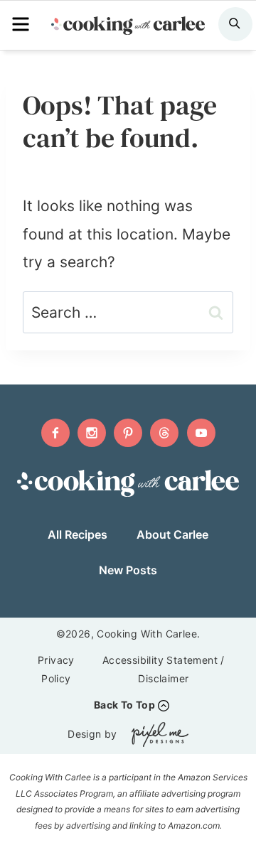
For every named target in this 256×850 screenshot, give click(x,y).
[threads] (164, 433)
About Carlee (172, 534)
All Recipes (77, 534)
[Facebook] (55, 433)
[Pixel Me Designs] (156, 734)
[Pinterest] (128, 433)
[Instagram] (92, 433)
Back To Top (124, 705)
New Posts (128, 570)
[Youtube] (201, 433)
